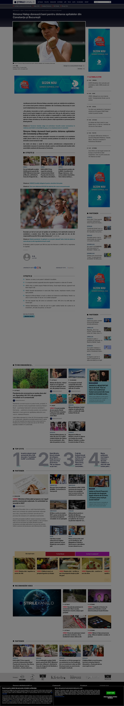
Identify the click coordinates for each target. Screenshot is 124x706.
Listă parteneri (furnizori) (59, 696)
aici (10, 700)
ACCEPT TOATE (110, 693)
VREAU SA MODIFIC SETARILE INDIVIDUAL (110, 697)
